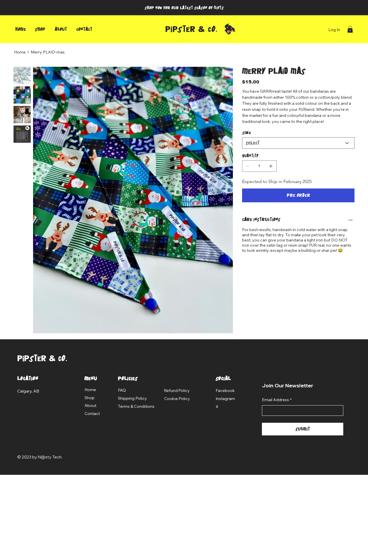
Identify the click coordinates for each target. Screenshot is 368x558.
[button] (350, 29)
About (90, 405)
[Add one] (271, 166)
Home (90, 389)
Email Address (277, 399)
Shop (90, 397)
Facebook (225, 390)
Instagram (225, 398)
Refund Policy (177, 390)
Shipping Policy (132, 398)
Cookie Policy (177, 398)
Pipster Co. (191, 29)
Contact (92, 413)
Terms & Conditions (136, 406)
